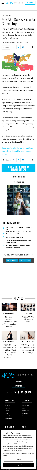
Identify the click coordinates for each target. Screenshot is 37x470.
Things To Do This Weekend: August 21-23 (19, 228)
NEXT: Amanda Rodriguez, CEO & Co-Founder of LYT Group (27, 349)
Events (23, 408)
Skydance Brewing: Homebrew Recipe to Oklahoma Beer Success (9, 322)
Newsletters (18, 386)
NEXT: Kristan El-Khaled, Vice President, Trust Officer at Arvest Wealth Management (9, 351)
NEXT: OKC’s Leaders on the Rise (28, 319)
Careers (7, 413)
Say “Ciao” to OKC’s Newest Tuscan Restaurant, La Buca (18, 246)
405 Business (6, 15)
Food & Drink (25, 410)
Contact (7, 410)
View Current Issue (18, 182)
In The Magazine (9, 313)
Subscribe (30, 3)
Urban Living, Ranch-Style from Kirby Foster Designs (18, 242)
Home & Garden (26, 416)
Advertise (7, 408)
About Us (7, 405)
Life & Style (25, 413)
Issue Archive (25, 405)
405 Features (28, 313)
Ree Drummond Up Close (14, 237)
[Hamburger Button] (3, 3)
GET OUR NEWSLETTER (19, 177)
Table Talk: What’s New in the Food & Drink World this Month (18, 233)
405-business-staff (9, 42)
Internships (8, 416)
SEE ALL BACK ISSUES (18, 217)
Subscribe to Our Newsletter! (18, 168)
